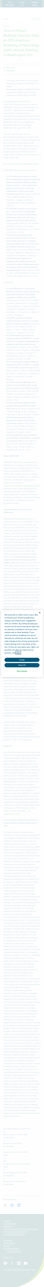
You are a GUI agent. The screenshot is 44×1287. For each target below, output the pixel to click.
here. (18, 653)
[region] (22, 643)
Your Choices (22, 671)
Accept (21, 660)
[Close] (39, 612)
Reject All (22, 665)
